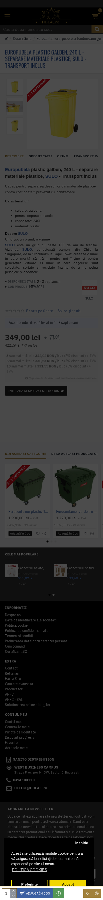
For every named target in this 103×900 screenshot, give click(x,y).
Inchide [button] (81, 843)
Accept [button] (68, 884)
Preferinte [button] (29, 884)
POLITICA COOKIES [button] (29, 870)
